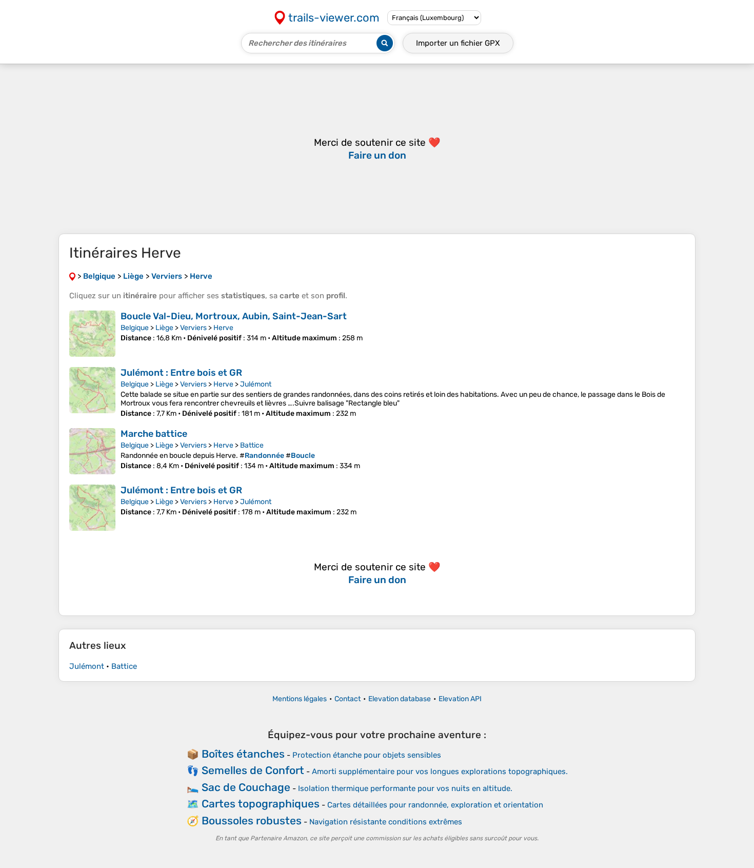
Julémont (255, 384)
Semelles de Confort (253, 770)
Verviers (193, 327)
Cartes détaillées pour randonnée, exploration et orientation (435, 804)
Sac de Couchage (246, 787)
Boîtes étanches (243, 753)
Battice (252, 445)
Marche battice (154, 433)
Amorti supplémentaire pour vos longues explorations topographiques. (440, 771)
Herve (223, 327)
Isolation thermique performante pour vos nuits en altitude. (405, 788)
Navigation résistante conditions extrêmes (385, 821)
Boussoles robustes (252, 820)
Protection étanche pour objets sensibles (366, 755)
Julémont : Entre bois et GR (181, 372)
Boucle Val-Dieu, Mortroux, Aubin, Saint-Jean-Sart (234, 316)
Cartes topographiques (261, 803)
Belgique (135, 327)
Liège (164, 327)
